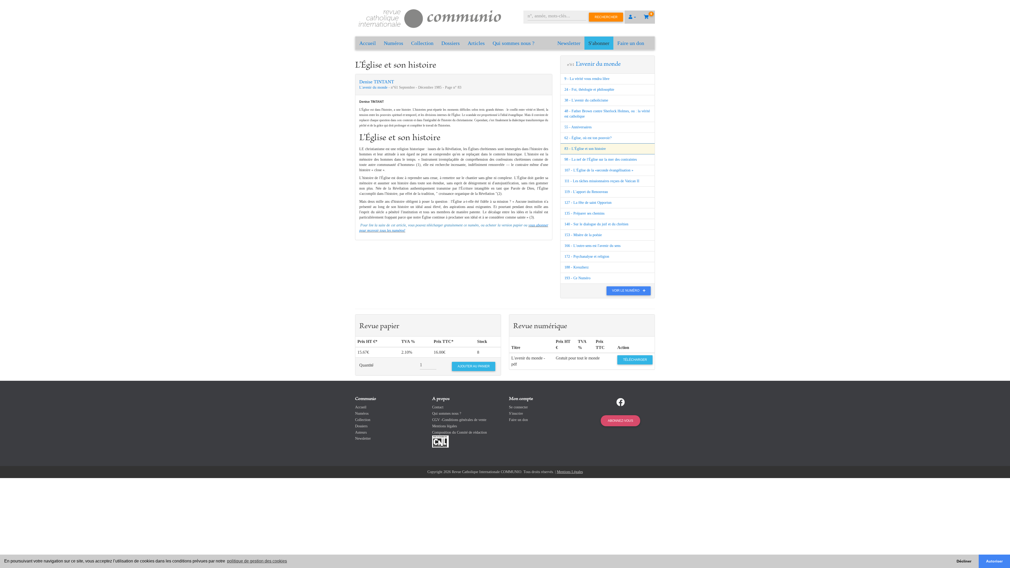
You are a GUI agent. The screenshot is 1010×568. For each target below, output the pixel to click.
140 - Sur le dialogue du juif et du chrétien (596, 224)
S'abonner (598, 43)
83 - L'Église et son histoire (585, 149)
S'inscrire (516, 413)
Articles (476, 43)
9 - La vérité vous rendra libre (586, 79)
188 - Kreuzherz (576, 267)
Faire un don (630, 43)
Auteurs (361, 432)
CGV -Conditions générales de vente (459, 420)
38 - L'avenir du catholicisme (586, 100)
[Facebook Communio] (620, 402)
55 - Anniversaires (578, 127)
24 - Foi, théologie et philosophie (589, 90)
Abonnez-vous (620, 421)
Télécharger (635, 360)
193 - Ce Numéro (577, 278)
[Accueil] (430, 18)
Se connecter (518, 407)
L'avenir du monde (373, 87)
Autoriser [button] (994, 561)
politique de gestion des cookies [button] (257, 561)
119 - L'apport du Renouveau (586, 192)
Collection (422, 43)
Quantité (366, 365)
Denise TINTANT (376, 81)
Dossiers (450, 43)
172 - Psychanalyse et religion (586, 256)
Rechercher (606, 17)
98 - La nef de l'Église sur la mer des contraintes (600, 159)
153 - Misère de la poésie (583, 235)
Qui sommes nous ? (513, 43)
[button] (632, 17)
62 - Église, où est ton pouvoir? (588, 138)
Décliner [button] (964, 561)
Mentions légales (444, 426)
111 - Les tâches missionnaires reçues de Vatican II (601, 181)
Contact (437, 407)
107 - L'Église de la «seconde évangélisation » (598, 170)
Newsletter (568, 43)
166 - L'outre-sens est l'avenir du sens (592, 246)
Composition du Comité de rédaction (459, 432)
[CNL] (440, 441)
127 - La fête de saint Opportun (588, 203)
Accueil (367, 43)
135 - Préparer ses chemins (584, 213)
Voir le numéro (626, 290)
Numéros (393, 43)
